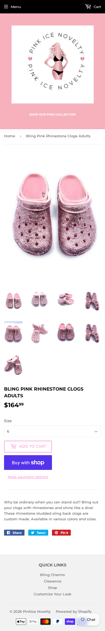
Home (9, 136)
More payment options (28, 477)
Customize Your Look (52, 594)
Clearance (52, 581)
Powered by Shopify (74, 611)
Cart (97, 7)
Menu (16, 7)
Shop (52, 587)
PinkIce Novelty (37, 611)
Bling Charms (52, 575)
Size (8, 420)
